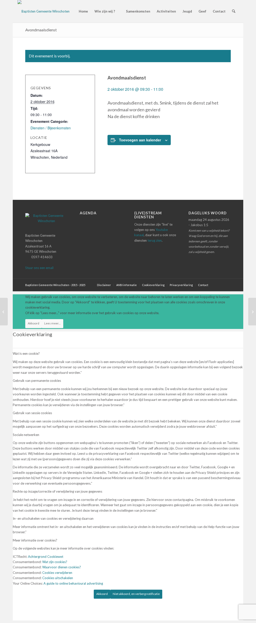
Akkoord (33, 323)
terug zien (155, 240)
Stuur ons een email (39, 268)
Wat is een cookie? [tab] (26, 353)
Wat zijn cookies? (54, 562)
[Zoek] (233, 11)
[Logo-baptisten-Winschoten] (44, 11)
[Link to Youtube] (227, 285)
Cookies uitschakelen (57, 578)
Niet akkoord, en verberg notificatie (136, 594)
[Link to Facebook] (219, 285)
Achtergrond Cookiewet (45, 557)
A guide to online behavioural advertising (73, 583)
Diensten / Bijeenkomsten (50, 127)
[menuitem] (81, 11)
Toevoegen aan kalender (140, 139)
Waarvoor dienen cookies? (61, 567)
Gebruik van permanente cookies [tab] (37, 381)
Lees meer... (52, 323)
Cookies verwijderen (57, 573)
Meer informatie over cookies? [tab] (35, 540)
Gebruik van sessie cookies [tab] (32, 413)
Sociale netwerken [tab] (26, 435)
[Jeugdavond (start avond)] (4, 311)
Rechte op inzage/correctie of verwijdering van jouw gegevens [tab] (57, 491)
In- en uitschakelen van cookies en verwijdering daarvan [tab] (53, 518)
